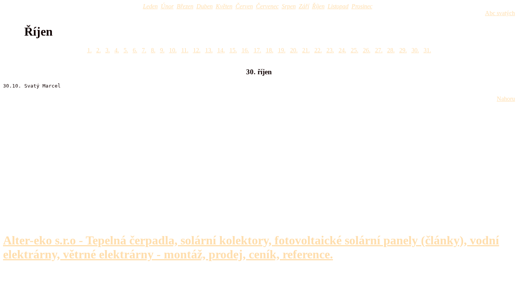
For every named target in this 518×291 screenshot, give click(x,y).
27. (379, 50)
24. (342, 50)
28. (391, 50)
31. (427, 50)
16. (245, 50)
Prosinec (362, 6)
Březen (185, 6)
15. (233, 50)
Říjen (318, 6)
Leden (150, 6)
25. (354, 50)
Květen (224, 6)
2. (98, 50)
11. (184, 50)
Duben (204, 6)
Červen (244, 6)
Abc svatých (500, 13)
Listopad (338, 6)
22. (318, 50)
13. (209, 50)
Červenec (267, 6)
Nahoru (506, 98)
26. (366, 50)
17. (257, 50)
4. (117, 50)
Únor (167, 6)
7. (144, 50)
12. (197, 50)
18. (269, 50)
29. (403, 50)
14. (221, 50)
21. (306, 50)
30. (415, 50)
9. (162, 50)
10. (173, 50)
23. (330, 50)
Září (304, 6)
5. (126, 50)
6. (135, 50)
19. (282, 50)
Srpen (289, 6)
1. (89, 50)
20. (294, 50)
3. (107, 50)
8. (153, 50)
